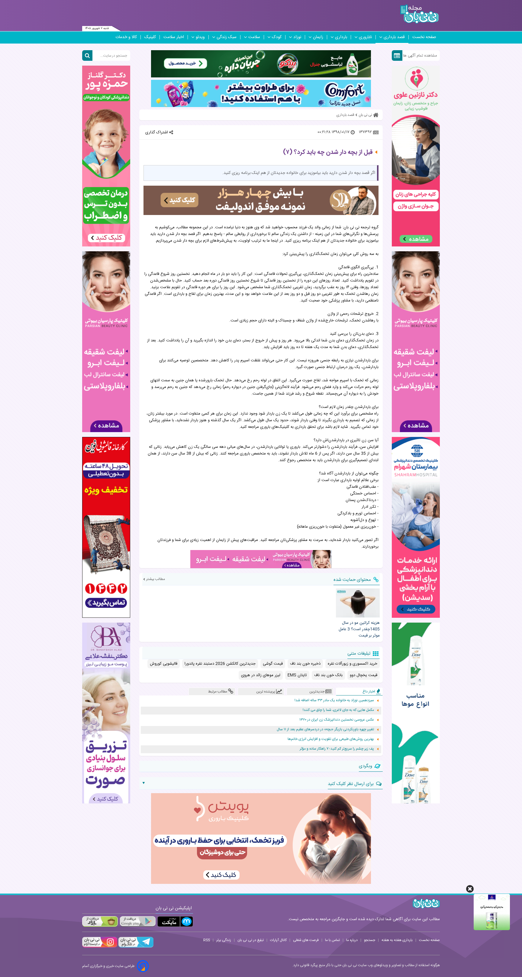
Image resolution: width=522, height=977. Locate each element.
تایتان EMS (297, 675)
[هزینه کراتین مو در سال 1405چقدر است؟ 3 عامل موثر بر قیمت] (357, 602)
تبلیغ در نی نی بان (250, 940)
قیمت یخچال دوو (363, 675)
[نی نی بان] (419, 14)
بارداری (341, 37)
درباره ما (352, 940)
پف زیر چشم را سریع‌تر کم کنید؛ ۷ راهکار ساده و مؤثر (337, 749)
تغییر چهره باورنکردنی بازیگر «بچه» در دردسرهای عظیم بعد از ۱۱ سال (325, 729)
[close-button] (469, 889)
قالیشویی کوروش (163, 663)
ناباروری (365, 37)
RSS (206, 940)
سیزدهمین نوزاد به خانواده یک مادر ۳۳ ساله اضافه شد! (334, 700)
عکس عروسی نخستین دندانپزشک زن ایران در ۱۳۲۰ (336, 720)
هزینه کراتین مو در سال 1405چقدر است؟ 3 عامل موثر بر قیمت (359, 629)
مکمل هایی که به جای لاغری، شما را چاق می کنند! (338, 710)
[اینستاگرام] (99, 946)
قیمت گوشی (273, 663)
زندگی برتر (223, 940)
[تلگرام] (135, 946)
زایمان (318, 37)
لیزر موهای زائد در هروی (260, 675)
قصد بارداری (394, 37)
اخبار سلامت (173, 37)
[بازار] (100, 921)
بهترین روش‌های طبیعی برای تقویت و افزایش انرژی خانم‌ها (331, 739)
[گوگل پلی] (137, 921)
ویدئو (200, 37)
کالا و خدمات (126, 37)
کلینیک (150, 37)
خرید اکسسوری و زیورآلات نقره (352, 663)
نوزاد (297, 37)
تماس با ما (332, 940)
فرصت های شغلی (306, 940)
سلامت (254, 37)
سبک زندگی (227, 37)
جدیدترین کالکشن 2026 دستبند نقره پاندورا (220, 663)
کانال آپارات (278, 940)
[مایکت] (175, 921)
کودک (277, 37)
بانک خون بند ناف (328, 675)
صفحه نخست (424, 37)
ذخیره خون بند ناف (305, 663)
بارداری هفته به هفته (397, 940)
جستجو (369, 940)
